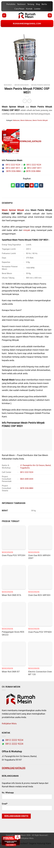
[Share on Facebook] (18, 185)
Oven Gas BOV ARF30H (39, 595)
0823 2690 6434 (26, 479)
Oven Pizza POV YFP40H (40, 632)
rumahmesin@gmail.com (27, 23)
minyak (26, 230)
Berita (44, 4)
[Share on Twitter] (22, 185)
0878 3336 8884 (13, 171)
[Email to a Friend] (27, 185)
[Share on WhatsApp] (13, 185)
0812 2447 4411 (12, 168)
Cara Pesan (19, 8)
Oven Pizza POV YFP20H (13, 555)
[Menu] (4, 15)
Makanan (16, 120)
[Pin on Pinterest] (32, 185)
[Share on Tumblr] (41, 185)
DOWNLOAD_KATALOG (30, 141)
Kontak (29, 8)
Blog (38, 4)
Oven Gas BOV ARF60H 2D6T (39, 556)
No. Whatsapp (8, 792)
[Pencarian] (50, 15)
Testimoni (21, 4)
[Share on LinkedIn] (36, 185)
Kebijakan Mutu (9, 723)
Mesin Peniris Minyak (40, 85)
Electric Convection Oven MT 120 (40, 673)
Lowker (37, 8)
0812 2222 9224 (12, 165)
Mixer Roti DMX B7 (11, 671)
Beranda (8, 85)
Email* (4, 804)
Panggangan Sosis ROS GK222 (13, 633)
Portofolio (10, 4)
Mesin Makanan (21, 85)
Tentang (30, 4)
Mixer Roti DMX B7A (11, 595)
